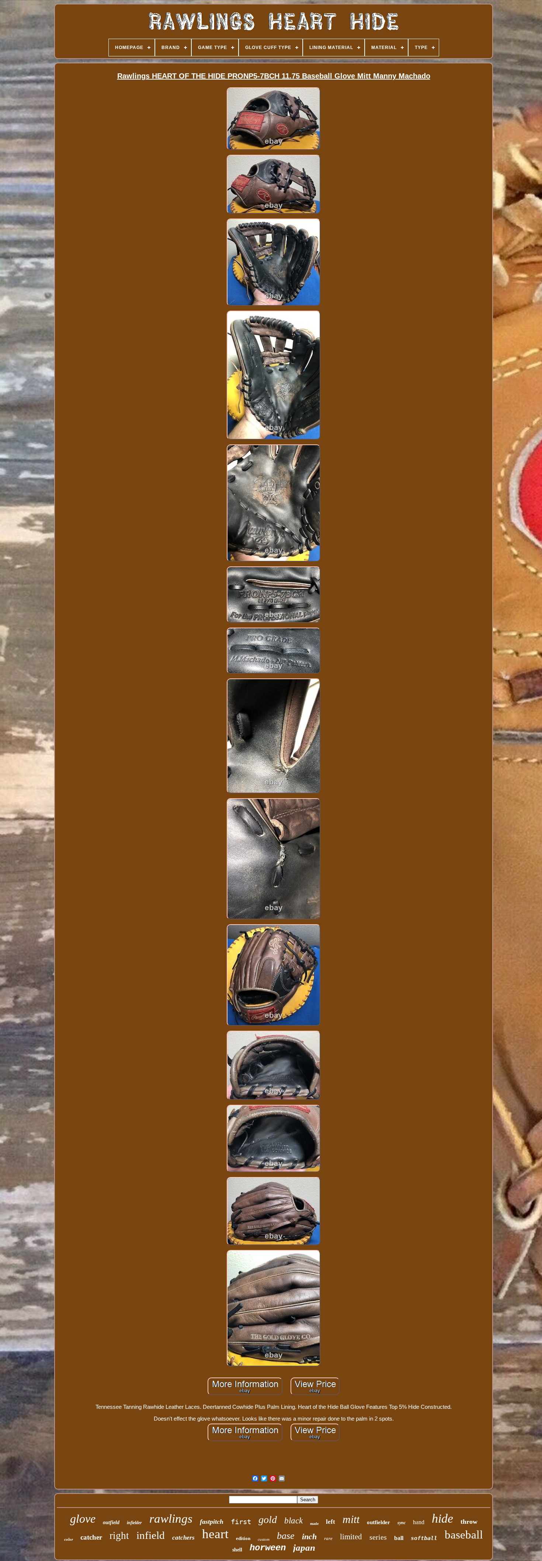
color (68, 1539)
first (241, 1522)
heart (215, 1534)
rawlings (170, 1518)
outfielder (378, 1522)
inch (309, 1536)
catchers (183, 1537)
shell (237, 1550)
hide (442, 1518)
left (330, 1521)
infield (150, 1535)
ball (398, 1538)
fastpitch (211, 1521)
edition (243, 1538)
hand (418, 1522)
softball (424, 1538)
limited (351, 1536)
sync (401, 1522)
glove (82, 1518)
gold (267, 1519)
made (314, 1524)
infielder (134, 1522)
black (293, 1520)
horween (268, 1548)
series (378, 1537)
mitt (351, 1519)
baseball (464, 1534)
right (119, 1535)
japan (304, 1548)
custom (264, 1539)
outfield (111, 1522)
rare (328, 1538)
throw (469, 1521)
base (286, 1535)
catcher (91, 1537)
